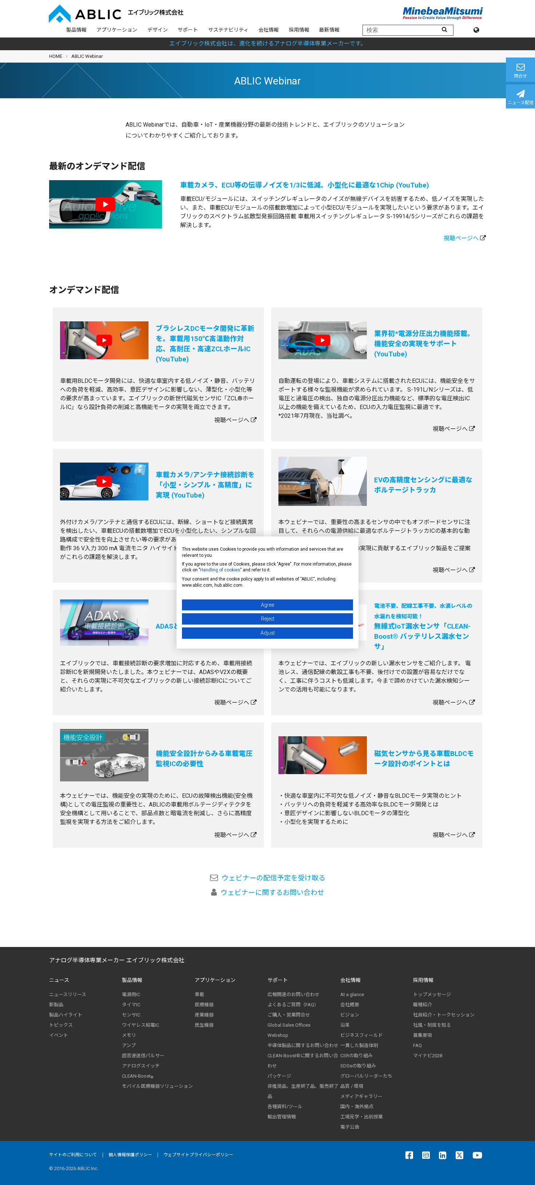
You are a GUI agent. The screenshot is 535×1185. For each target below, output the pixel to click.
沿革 (345, 1025)
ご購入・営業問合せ (289, 1015)
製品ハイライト (65, 1015)
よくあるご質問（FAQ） (293, 1004)
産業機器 (204, 1015)
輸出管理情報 (282, 1116)
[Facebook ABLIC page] (411, 1155)
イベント (58, 1035)
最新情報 (329, 29)
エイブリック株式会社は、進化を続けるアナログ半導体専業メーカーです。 (267, 43)
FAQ (417, 1045)
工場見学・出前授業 (361, 1116)
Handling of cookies (220, 569)
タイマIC (131, 1004)
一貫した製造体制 (359, 1045)
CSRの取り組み (356, 1055)
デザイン (157, 29)
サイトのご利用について (73, 1154)
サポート (188, 29)
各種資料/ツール (285, 1106)
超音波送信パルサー (143, 1055)
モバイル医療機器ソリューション (157, 1086)
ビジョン (349, 1015)
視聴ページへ (461, 238)
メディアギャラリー (361, 1096)
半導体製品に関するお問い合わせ (303, 1045)
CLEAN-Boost (137, 1076)
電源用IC (131, 994)
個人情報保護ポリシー (130, 1154)
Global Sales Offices (289, 1025)
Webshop (278, 1035)
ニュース (59, 980)
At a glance (352, 994)
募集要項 (422, 1035)
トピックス (61, 1025)
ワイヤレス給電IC (140, 1025)
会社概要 (349, 1004)
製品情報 (76, 29)
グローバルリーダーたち (366, 1076)
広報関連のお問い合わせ (294, 994)
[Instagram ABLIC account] (427, 1155)
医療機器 (204, 1004)
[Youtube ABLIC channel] (479, 1155)
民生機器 (204, 1025)
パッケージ (279, 1076)
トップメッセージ (432, 994)
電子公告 (349, 1127)
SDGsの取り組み (358, 1066)
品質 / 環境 (351, 1086)
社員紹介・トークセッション (444, 1015)
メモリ (129, 1035)
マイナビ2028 (427, 1055)
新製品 (56, 1004)
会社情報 (268, 29)
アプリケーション (116, 29)
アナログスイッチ (141, 1066)
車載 (199, 994)
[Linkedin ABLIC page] (444, 1155)
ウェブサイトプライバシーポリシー (198, 1154)
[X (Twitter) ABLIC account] (461, 1155)
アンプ (129, 1045)
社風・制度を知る (432, 1025)
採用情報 (299, 29)
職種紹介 (422, 1004)
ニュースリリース (67, 994)
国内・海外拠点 (356, 1106)
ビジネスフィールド (361, 1035)
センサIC (131, 1015)
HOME (55, 56)
